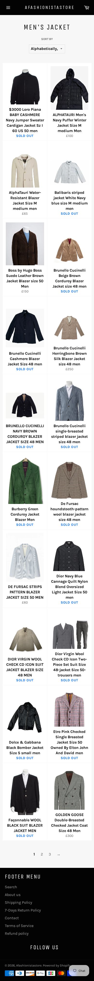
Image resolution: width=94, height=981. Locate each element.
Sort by (47, 39)
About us (12, 894)
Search (11, 887)
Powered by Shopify (56, 965)
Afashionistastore (47, 7)
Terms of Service (19, 925)
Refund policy (16, 933)
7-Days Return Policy (23, 910)
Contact (12, 918)
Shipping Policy (18, 902)
